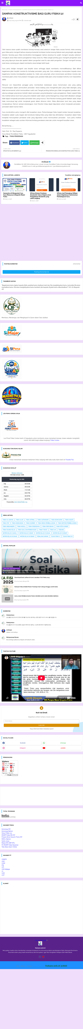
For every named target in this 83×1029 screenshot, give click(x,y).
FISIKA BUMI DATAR (56, 520)
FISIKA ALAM (19, 520)
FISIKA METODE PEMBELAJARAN (67, 523)
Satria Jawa (5, 841)
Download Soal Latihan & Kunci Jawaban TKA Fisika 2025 (32, 577)
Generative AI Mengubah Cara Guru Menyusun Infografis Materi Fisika (14, 194)
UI (2, 871)
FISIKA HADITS (69, 520)
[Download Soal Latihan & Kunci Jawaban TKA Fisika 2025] (7, 580)
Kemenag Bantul (7, 831)
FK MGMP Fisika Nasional (10, 845)
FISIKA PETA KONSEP (62, 526)
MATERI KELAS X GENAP (26, 533)
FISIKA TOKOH (43, 529)
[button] (81, 3)
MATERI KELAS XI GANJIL (43, 533)
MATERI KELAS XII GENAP (27, 536)
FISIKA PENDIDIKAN (15, 9)
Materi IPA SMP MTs (8, 843)
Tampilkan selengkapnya (72, 175)
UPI (3, 867)
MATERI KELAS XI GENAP (60, 533)
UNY (3, 861)
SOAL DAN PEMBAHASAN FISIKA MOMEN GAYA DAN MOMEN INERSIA (36, 596)
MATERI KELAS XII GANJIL (10, 536)
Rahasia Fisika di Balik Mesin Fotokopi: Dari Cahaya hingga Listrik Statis (36, 586)
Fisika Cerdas (54, 440)
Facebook (16, 142)
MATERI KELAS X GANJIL (10, 533)
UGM (3, 863)
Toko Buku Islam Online (9, 847)
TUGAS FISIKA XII (67, 536)
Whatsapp (35, 142)
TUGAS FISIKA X (55, 536)
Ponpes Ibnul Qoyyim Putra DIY (12, 837)
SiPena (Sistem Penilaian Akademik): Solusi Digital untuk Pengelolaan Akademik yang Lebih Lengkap (40, 195)
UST (3, 875)
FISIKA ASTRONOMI (42, 520)
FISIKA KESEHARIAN (17, 523)
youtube (63, 748)
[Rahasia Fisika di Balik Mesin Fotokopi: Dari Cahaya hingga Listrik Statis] (7, 589)
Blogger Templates (38, 966)
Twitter (25, 142)
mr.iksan (45, 162)
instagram (23, 748)
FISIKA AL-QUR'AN (8, 520)
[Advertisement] (41, 994)
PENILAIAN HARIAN (42, 536)
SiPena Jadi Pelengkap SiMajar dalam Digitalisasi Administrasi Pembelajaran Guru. (67, 194)
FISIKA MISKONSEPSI (8, 526)
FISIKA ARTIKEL (30, 520)
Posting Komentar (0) (41, 272)
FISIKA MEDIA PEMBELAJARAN (46, 523)
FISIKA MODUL (21, 526)
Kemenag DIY (6, 829)
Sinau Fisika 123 (7, 833)
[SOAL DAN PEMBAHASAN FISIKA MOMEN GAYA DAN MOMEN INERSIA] (7, 598)
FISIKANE (61, 529)
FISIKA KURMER (30, 523)
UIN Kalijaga (6, 869)
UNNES (4, 859)
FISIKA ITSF (6, 523)
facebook (23, 743)
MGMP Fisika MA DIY (8, 835)
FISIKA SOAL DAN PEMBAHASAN (27, 529)
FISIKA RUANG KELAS (9, 529)
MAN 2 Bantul (6, 839)
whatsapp (63, 743)
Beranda (4, 9)
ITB (3, 865)
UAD (3, 873)
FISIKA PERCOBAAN (48, 526)
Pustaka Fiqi (70, 459)
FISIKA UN (53, 529)
